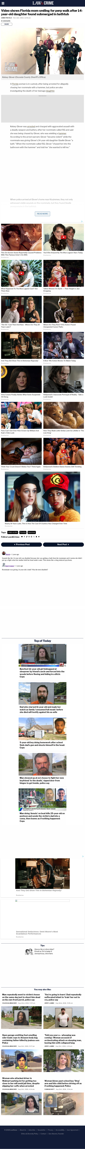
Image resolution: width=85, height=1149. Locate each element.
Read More (42, 214)
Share (6, 24)
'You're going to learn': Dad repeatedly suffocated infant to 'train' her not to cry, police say (62, 997)
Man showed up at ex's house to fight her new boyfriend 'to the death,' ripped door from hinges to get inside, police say (42, 780)
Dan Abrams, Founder (56, 1134)
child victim (12, 532)
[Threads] (32, 537)
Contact (43, 1134)
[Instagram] (29, 537)
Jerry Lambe (49, 1003)
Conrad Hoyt (49, 1089)
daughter (50, 91)
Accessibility (60, 1130)
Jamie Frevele (6, 18)
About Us (23, 1130)
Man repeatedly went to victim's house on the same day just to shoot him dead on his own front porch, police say (21, 997)
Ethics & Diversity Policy (29, 1134)
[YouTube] (22, 537)
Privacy (50, 1130)
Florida (15, 84)
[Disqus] (42, 578)
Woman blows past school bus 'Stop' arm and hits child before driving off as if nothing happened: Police (63, 1083)
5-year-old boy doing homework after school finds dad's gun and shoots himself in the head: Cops (42, 745)
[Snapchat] (36, 537)
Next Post (62, 544)
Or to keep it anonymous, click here (44, 952)
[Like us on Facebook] (24, 537)
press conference (62, 212)
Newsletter (41, 1130)
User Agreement (72, 1130)
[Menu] (3, 3)
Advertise (31, 1130)
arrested (31, 126)
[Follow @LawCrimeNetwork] (34, 537)
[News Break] (39, 537)
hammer (62, 133)
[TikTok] (27, 537)
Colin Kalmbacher (9, 1003)
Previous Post (23, 544)
